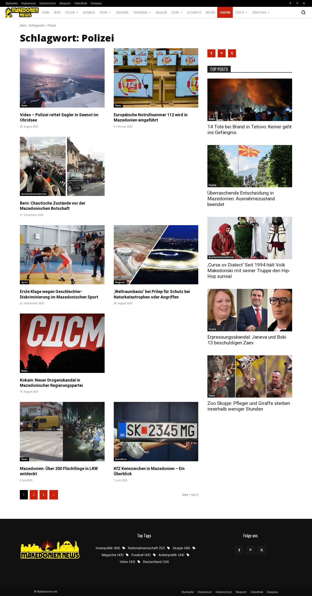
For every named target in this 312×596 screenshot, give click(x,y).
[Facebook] (290, 3)
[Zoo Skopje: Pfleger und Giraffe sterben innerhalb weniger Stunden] (249, 376)
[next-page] (53, 494)
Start (23, 25)
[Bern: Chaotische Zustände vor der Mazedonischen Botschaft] (62, 166)
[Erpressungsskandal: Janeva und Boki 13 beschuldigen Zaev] (249, 310)
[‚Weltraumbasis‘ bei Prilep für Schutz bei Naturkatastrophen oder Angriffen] (156, 254)
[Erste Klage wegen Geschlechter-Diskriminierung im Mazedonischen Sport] (62, 254)
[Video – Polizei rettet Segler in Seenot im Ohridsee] (62, 77)
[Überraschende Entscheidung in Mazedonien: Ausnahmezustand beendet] (249, 166)
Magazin (120, 282)
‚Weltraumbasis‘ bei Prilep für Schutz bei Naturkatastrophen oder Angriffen (152, 294)
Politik (212, 185)
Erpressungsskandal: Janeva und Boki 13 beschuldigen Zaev (246, 339)
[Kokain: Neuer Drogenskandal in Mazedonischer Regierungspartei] (62, 343)
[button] (303, 12)
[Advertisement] (156, 150)
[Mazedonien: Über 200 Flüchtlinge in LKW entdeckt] (62, 431)
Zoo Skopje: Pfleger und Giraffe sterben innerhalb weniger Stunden (248, 406)
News (24, 105)
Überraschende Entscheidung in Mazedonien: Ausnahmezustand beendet (241, 198)
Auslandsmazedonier (33, 193)
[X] (304, 3)
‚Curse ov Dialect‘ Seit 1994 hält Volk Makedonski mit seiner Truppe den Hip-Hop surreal (248, 270)
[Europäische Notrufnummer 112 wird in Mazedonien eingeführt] (156, 77)
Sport (24, 282)
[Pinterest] (297, 3)
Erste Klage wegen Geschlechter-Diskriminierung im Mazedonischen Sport (59, 294)
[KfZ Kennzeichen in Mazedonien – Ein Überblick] (156, 431)
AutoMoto (121, 459)
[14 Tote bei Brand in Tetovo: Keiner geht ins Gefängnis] (249, 100)
